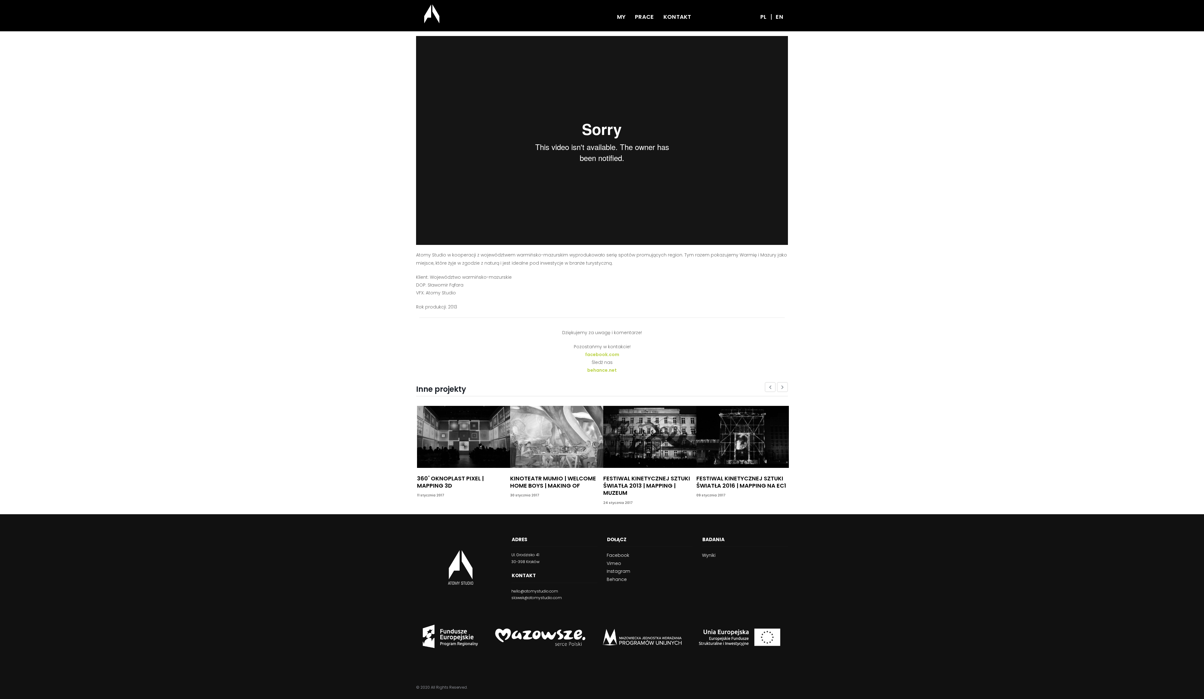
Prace (644, 17)
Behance (617, 579)
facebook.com (602, 354)
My (621, 17)
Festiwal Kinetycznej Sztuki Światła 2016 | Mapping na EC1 (741, 481)
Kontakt (677, 17)
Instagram (618, 571)
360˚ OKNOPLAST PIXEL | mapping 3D (450, 481)
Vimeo (614, 563)
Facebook (618, 555)
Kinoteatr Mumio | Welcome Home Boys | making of (553, 481)
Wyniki (709, 555)
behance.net (602, 370)
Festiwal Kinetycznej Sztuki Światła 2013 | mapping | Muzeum (646, 485)
